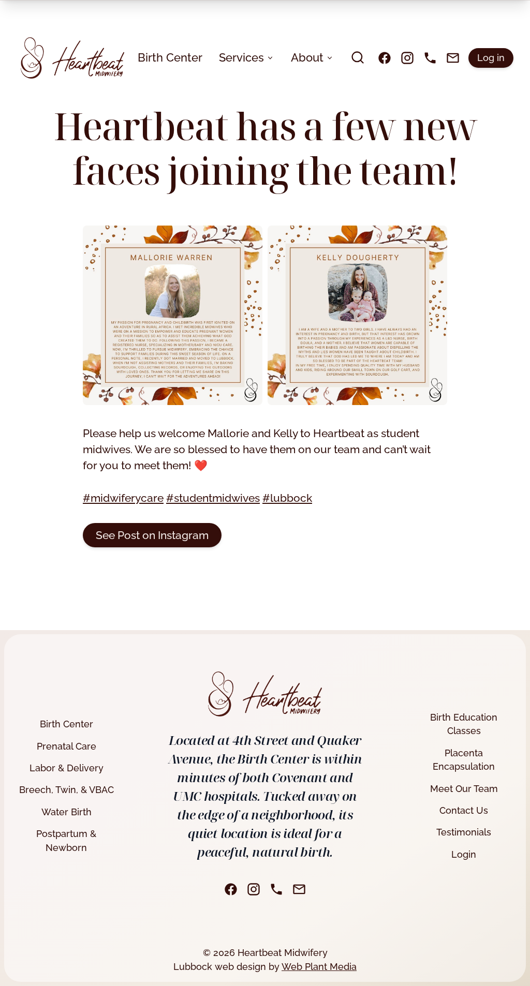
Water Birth (66, 811)
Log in (491, 57)
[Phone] (430, 58)
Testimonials (463, 832)
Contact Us (463, 810)
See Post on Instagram (152, 535)
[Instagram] (407, 58)
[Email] (452, 58)
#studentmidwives (213, 497)
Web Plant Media (319, 966)
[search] (357, 57)
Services (241, 57)
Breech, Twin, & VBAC (66, 789)
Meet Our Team (464, 788)
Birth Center (170, 57)
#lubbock (287, 497)
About (307, 57)
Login (463, 854)
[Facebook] (384, 58)
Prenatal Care (66, 746)
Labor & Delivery (67, 768)
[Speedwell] (72, 58)
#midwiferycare (123, 497)
